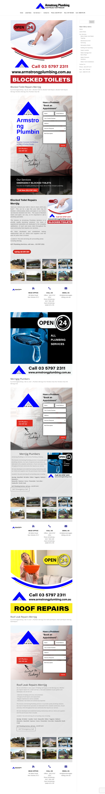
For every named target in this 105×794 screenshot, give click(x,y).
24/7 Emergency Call (20, 489)
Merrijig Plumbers (29, 454)
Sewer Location (85, 50)
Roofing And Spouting (87, 47)
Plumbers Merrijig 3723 (22, 91)
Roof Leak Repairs (51, 619)
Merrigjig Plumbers (20, 378)
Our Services (36, 12)
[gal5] (65, 281)
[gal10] (49, 269)
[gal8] (17, 281)
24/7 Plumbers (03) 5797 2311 (23, 150)
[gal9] (65, 269)
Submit (63, 145)
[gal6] (49, 281)
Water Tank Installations (87, 62)
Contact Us (46, 12)
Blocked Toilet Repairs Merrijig (25, 86)
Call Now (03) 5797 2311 (27, 190)
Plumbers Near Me (34, 91)
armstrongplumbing (17, 89)
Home (21, 12)
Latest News (28, 12)
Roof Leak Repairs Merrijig (23, 616)
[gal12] (17, 269)
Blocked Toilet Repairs (49, 89)
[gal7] (33, 281)
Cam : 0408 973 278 (80, 12)
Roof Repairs (13, 621)
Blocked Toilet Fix (37, 89)
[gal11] (33, 269)
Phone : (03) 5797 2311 (56, 12)
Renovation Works (85, 45)
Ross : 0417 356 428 (69, 12)
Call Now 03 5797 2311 (22, 252)
